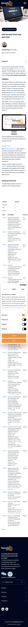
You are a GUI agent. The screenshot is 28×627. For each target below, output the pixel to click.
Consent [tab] (5, 289)
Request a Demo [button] (6, 146)
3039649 (11, 101)
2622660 (4, 217)
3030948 (4, 492)
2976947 (4, 468)
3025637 (4, 501)
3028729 (4, 166)
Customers (4, 601)
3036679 (4, 451)
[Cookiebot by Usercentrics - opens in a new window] (20, 285)
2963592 (4, 427)
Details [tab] (14, 289)
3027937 (4, 352)
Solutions (3, 592)
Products (3, 588)
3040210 (22, 99)
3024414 (4, 412)
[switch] (24, 319)
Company (3, 596)
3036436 (4, 397)
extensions (14, 92)
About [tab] (22, 289)
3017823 (4, 277)
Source (3, 529)
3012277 (4, 381)
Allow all (14, 335)
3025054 (4, 515)
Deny (14, 340)
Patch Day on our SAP (19, 69)
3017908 (4, 265)
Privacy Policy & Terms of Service (14, 624)
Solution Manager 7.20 (10, 148)
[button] (25, 62)
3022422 (4, 244)
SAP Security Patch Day (9, 29)
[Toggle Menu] (25, 2)
